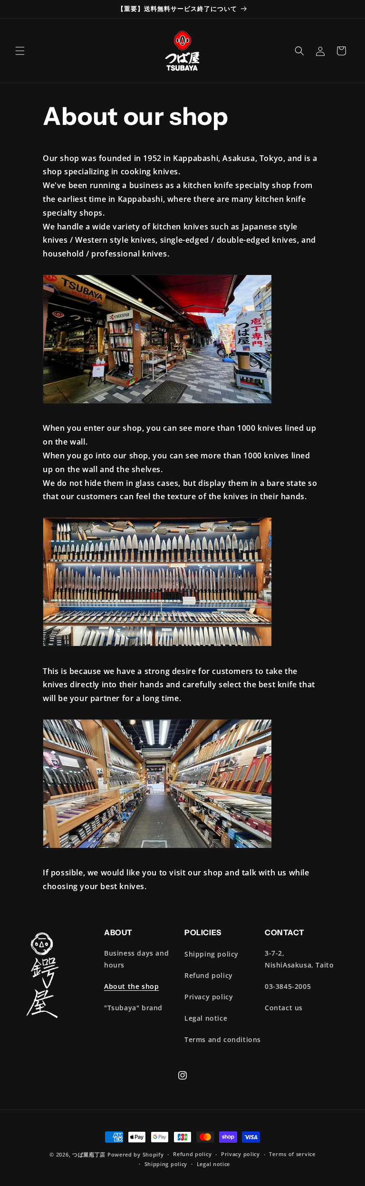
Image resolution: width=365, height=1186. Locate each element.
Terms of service (292, 1154)
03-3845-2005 (288, 986)
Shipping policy (211, 953)
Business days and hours (136, 959)
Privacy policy (208, 996)
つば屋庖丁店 (89, 1154)
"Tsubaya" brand (133, 1007)
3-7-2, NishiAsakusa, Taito (299, 959)
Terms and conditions (222, 1039)
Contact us (284, 1007)
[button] (20, 50)
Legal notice (205, 1018)
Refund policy (208, 975)
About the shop (131, 986)
